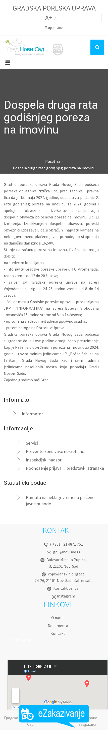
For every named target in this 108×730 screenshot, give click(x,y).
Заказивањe (54, 716)
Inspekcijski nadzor (44, 460)
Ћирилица (54, 27)
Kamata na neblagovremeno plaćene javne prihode (60, 501)
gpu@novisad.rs (72, 321)
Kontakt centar (66, 588)
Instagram (66, 595)
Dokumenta (58, 625)
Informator (32, 414)
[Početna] (34, 47)
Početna (52, 161)
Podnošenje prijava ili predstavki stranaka (65, 468)
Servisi (32, 443)
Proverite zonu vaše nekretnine (55, 451)
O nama (58, 617)
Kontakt (57, 633)
